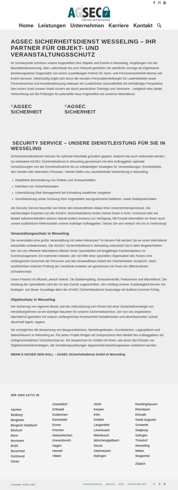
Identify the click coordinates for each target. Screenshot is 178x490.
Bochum (16, 430)
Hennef (57, 451)
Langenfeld (101, 425)
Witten (139, 451)
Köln (97, 414)
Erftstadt (58, 409)
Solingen (141, 435)
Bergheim (17, 420)
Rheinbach (142, 409)
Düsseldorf (59, 404)
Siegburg (141, 430)
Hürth (97, 404)
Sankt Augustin (145, 419)
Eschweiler (59, 419)
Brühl (14, 446)
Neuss (98, 445)
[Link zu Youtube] (164, 2)
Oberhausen (102, 451)
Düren (15, 461)
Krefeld (99, 419)
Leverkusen (102, 430)
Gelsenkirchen (62, 435)
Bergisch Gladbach (24, 425)
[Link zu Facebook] (154, 2)
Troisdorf (141, 440)
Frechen (58, 430)
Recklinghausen (146, 404)
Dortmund (18, 456)
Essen (56, 425)
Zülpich (140, 463)
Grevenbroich (61, 440)
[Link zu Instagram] (159, 2)
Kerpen (99, 409)
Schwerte (141, 425)
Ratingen (100, 456)
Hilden (56, 456)
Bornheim (17, 440)
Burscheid (18, 451)
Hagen (57, 445)
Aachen (16, 409)
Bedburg (17, 415)
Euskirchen (60, 414)
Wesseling (142, 445)
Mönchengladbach (106, 440)
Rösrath (140, 414)
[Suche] (158, 25)
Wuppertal (142, 456)
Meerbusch (101, 435)
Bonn (14, 435)
